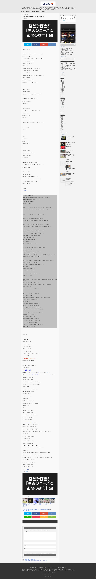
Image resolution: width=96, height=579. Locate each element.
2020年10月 (62, 77)
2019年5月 (62, 82)
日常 (61, 124)
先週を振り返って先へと (30, 504)
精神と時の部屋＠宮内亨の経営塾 (70, 151)
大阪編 (61, 118)
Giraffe (50, 576)
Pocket (36, 516)
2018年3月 (62, 83)
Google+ (44, 44)
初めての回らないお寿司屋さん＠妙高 (70, 174)
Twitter (28, 44)
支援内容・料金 (38, 11)
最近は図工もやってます (70, 142)
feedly (52, 516)
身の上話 (46, 509)
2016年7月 (62, 103)
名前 (25, 541)
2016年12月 (62, 98)
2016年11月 (62, 99)
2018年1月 (62, 84)
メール (25, 545)
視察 (61, 128)
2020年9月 (62, 78)
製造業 (43, 509)
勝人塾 (61, 116)
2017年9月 (62, 88)
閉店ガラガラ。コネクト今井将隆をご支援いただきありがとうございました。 (24, 505)
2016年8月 (62, 102)
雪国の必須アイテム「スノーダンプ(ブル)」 (67, 51)
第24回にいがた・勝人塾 (41, 504)
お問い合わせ (44, 11)
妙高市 (61, 119)
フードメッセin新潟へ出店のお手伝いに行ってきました (67, 53)
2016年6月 (62, 104)
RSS (44, 516)
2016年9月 (62, 101)
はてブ (52, 44)
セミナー (62, 109)
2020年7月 (62, 80)
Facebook (36, 44)
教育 (38, 509)
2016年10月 (62, 100)
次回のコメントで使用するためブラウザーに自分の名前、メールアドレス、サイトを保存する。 (39, 553)
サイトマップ (23, 11)
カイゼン (25, 509)
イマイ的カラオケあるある (46, 504)
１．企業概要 (24, 190)
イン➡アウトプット (64, 107)
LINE (27, 516)
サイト (25, 548)
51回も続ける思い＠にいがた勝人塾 (66, 54)
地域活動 (35, 509)
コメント (25, 531)
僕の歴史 (32, 509)
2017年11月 (62, 86)
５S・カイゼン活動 (25, 510)
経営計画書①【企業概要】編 (30, 559)
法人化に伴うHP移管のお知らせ (66, 48)
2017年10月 (62, 87)
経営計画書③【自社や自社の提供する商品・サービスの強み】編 (36, 560)
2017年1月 (62, 97)
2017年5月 (62, 92)
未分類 (41, 509)
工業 (61, 120)
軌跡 (49, 509)
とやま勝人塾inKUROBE (35, 504)
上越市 (29, 509)
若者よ (61, 126)
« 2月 (68, 22)
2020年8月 (62, 79)
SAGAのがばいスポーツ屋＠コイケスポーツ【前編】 (70, 137)
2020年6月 (62, 81)
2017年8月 (62, 89)
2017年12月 (62, 85)
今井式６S (33, 11)
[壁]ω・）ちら (52, 503)
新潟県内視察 (62, 123)
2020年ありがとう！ (64, 49)
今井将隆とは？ (28, 11)
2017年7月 (62, 90)
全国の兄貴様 (62, 115)
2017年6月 (62, 91)
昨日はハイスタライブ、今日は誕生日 (67, 61)
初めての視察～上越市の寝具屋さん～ (70, 169)
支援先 (61, 121)
